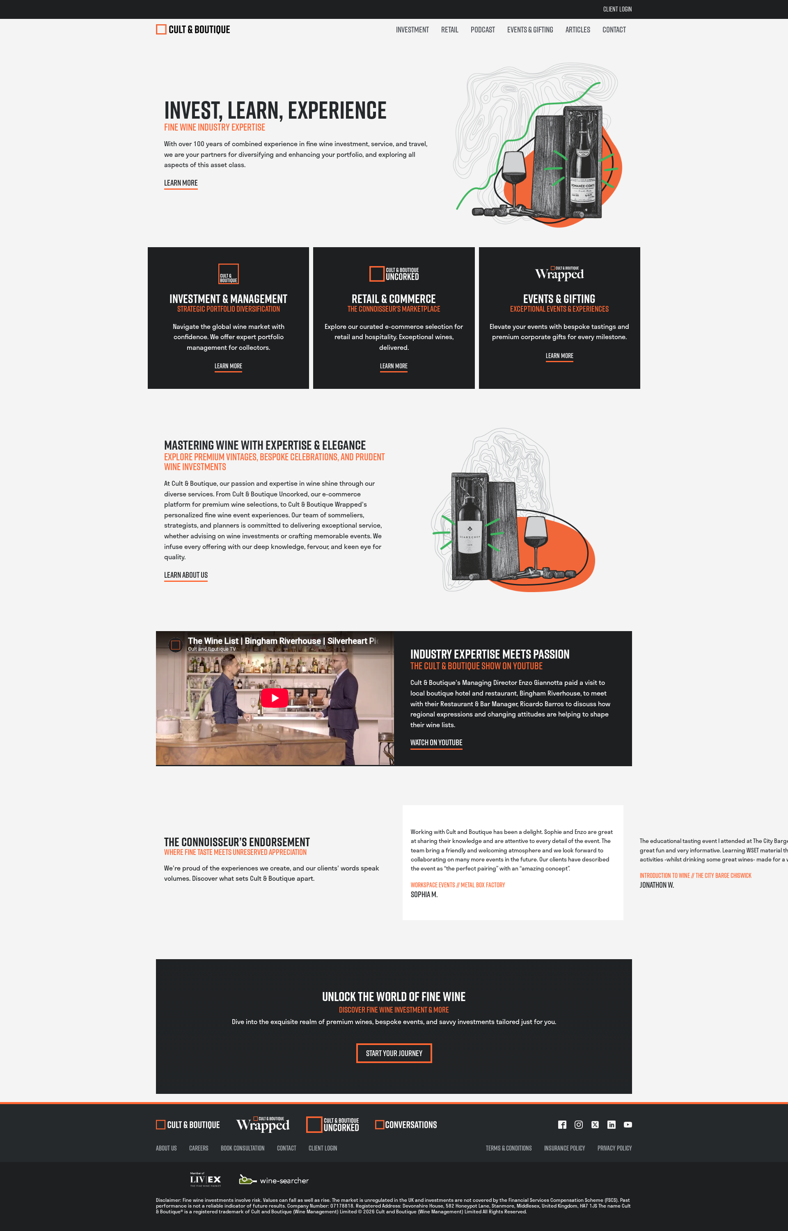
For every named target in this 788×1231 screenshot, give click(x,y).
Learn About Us (186, 574)
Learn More (181, 182)
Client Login (617, 9)
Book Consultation (243, 1148)
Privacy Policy (615, 1148)
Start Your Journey (394, 1053)
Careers (198, 1148)
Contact (286, 1148)
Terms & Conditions (509, 1148)
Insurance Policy (564, 1148)
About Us (166, 1148)
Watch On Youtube (436, 742)
